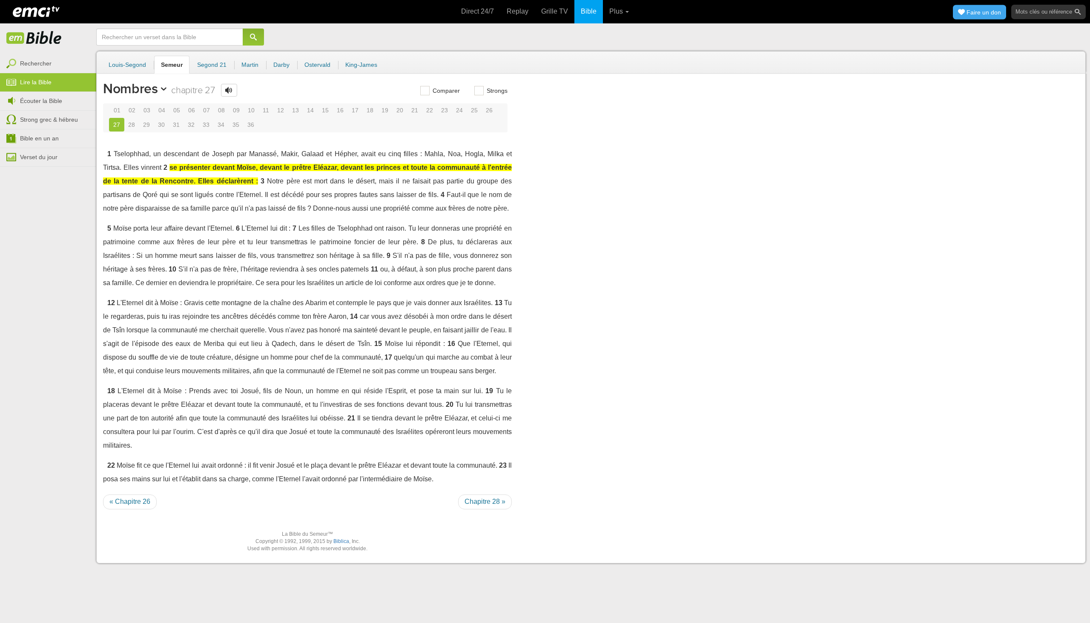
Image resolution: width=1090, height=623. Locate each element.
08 (221, 110)
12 (280, 110)
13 (295, 110)
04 (161, 110)
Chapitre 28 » (485, 501)
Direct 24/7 (477, 11)
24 (459, 110)
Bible (589, 11)
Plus (617, 11)
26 (489, 110)
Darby (281, 64)
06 (191, 110)
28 (131, 124)
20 (399, 110)
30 (161, 124)
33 (206, 124)
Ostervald (317, 64)
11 (266, 110)
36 (250, 124)
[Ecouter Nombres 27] (229, 90)
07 (206, 110)
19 (385, 110)
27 (116, 124)
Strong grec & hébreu (49, 119)
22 (429, 110)
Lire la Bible (36, 82)
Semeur (172, 64)
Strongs (496, 90)
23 (444, 110)
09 (236, 110)
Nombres (130, 88)
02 (132, 110)
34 (221, 124)
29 (146, 124)
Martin (249, 64)
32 (191, 124)
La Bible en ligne (34, 38)
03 (146, 110)
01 (117, 110)
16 (340, 110)
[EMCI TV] (36, 10)
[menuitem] (48, 63)
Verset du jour (38, 157)
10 (251, 110)
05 (176, 110)
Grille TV (554, 11)
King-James (361, 64)
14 (310, 110)
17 (355, 110)
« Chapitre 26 (129, 501)
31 (176, 124)
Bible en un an (39, 138)
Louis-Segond (127, 64)
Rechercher (36, 63)
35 (235, 124)
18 (370, 110)
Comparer (445, 90)
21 (414, 110)
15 (325, 110)
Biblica (341, 541)
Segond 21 (212, 64)
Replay (517, 11)
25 (474, 110)
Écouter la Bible (41, 100)
